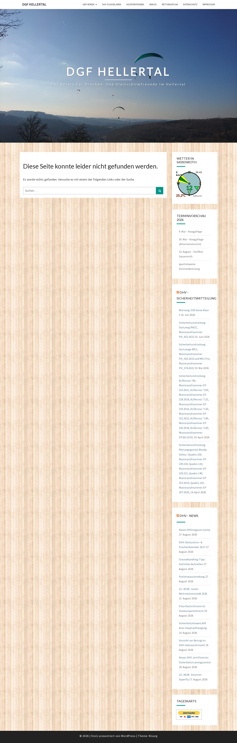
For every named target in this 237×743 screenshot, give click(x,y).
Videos (153, 4)
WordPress (128, 736)
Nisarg (153, 736)
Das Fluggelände (111, 4)
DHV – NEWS (189, 516)
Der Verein (88, 4)
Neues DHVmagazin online (194, 530)
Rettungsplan (170, 4)
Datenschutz (190, 4)
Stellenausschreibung (192, 576)
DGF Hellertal (34, 4)
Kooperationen (135, 4)
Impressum (209, 4)
